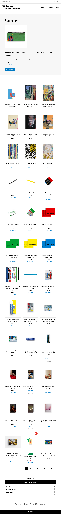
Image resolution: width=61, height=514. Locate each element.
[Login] (51, 1)
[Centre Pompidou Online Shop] (11, 7)
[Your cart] (54, 1)
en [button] (57, 1)
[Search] (48, 2)
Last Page (54, 468)
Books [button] (42, 7)
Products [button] (49, 7)
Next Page (51, 468)
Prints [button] (56, 7)
